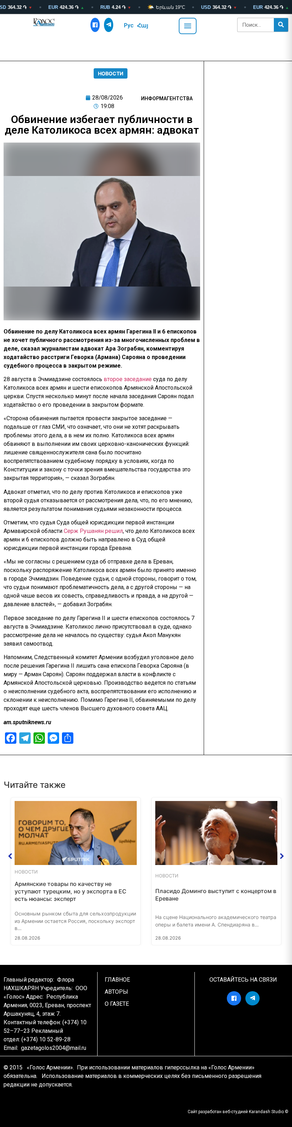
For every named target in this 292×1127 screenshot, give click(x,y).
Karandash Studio (266, 1111)
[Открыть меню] (188, 26)
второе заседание (128, 379)
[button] (10, 856)
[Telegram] (108, 25)
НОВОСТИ (110, 73)
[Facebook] (95, 25)
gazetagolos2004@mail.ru (53, 1048)
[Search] (281, 25)
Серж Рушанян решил (93, 531)
